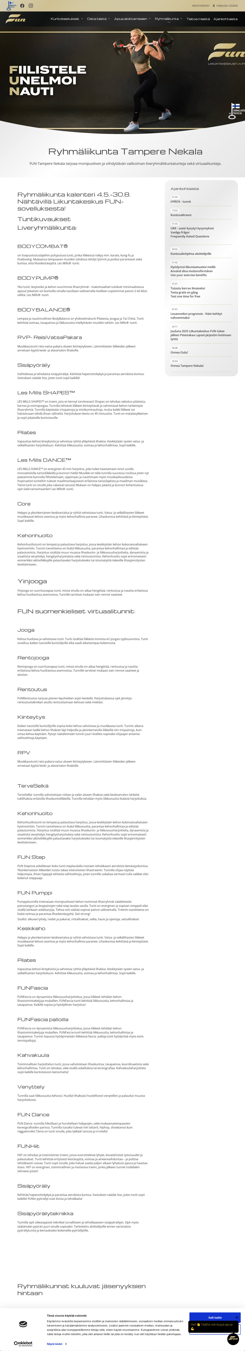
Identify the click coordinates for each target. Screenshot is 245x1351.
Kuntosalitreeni (181, 215)
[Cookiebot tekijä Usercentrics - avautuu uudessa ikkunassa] (23, 1344)
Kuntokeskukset (65, 19)
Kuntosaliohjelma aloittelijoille (191, 254)
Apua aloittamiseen (131, 19)
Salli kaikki (215, 1317)
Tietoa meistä (198, 19)
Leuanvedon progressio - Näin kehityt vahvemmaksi (196, 316)
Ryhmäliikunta (167, 19)
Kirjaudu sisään (227, 5)
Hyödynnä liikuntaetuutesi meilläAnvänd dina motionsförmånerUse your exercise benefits (193, 271)
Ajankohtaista (225, 19)
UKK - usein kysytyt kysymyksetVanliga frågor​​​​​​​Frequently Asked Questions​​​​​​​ (192, 232)
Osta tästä (97, 19)
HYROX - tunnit (181, 202)
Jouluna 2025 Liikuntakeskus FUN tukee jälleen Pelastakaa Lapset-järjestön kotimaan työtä (201, 335)
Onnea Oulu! (179, 352)
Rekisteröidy (200, 5)
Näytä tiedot (54, 1343)
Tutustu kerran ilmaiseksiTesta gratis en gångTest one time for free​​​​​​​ (188, 292)
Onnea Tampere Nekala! (187, 366)
